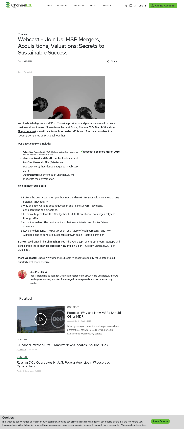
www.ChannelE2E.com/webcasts (65, 257)
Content (23, 34)
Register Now (27, 131)
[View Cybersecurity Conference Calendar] (131, 5)
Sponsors (79, 5)
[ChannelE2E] (19, 5)
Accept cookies (160, 421)
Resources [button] (63, 5)
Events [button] (48, 5)
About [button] (93, 5)
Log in (142, 5)
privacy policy (113, 425)
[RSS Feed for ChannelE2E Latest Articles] (126, 5)
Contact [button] (106, 5)
